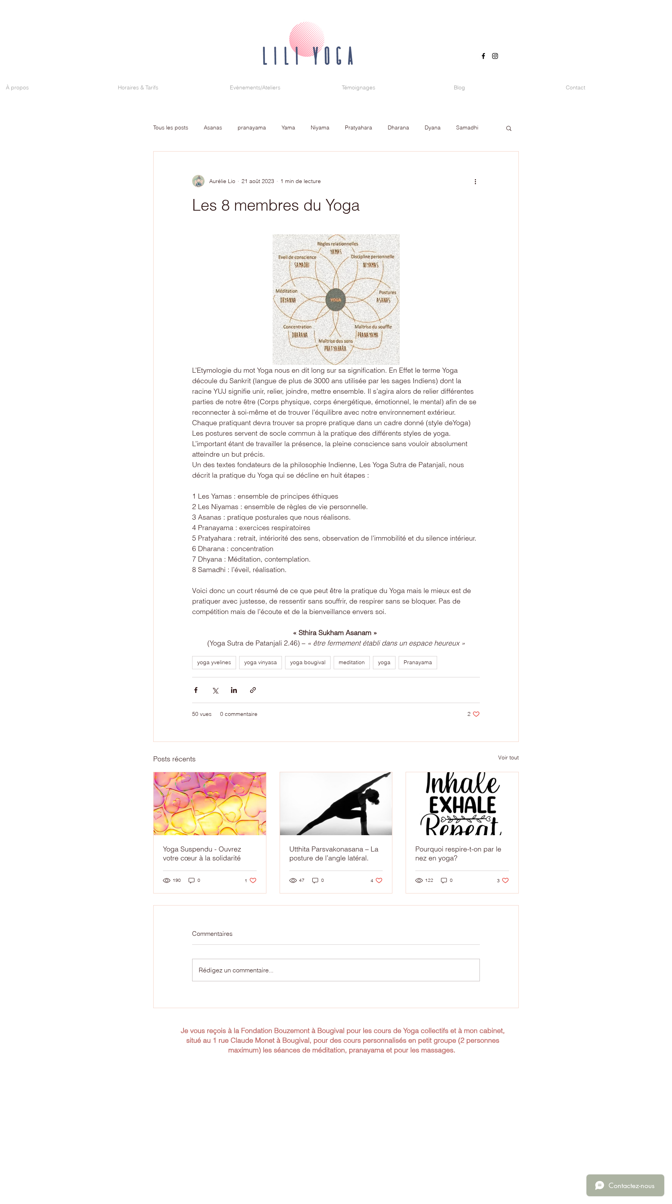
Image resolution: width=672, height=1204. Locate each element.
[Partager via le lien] (253, 690)
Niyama (320, 127)
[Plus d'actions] (475, 181)
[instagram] (495, 56)
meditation (352, 662)
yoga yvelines (214, 662)
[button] (509, 128)
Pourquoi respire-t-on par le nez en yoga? (458, 853)
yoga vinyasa (260, 662)
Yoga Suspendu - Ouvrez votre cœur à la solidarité (202, 853)
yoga (384, 662)
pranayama (252, 127)
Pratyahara (358, 127)
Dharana (398, 127)
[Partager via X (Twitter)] (215, 690)
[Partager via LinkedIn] (234, 690)
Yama (288, 127)
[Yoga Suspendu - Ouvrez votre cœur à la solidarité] (210, 803)
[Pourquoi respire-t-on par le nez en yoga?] (462, 803)
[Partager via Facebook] (196, 690)
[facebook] (483, 56)
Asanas (213, 127)
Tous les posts (170, 127)
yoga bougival (308, 662)
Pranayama (418, 662)
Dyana (433, 127)
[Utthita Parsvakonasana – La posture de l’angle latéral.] (336, 803)
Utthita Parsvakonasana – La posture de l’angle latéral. (333, 853)
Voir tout (508, 757)
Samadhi (467, 127)
